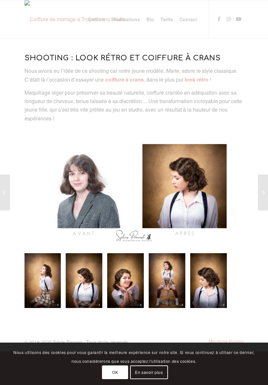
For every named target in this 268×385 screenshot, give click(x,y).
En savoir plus (149, 372)
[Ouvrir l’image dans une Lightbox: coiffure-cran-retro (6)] (220, 301)
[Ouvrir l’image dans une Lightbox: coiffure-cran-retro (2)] (95, 301)
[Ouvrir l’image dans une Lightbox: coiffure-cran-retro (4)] (178, 301)
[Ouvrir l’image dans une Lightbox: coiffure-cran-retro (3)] (137, 301)
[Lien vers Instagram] (229, 19)
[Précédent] (39, 280)
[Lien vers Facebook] (219, 19)
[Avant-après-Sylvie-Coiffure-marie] (134, 186)
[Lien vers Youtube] (238, 19)
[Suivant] (229, 280)
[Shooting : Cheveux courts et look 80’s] (5, 192)
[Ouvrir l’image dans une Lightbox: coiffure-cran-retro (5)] (54, 301)
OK (115, 372)
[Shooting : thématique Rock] (263, 192)
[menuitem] (97, 19)
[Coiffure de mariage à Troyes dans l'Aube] (75, 19)
